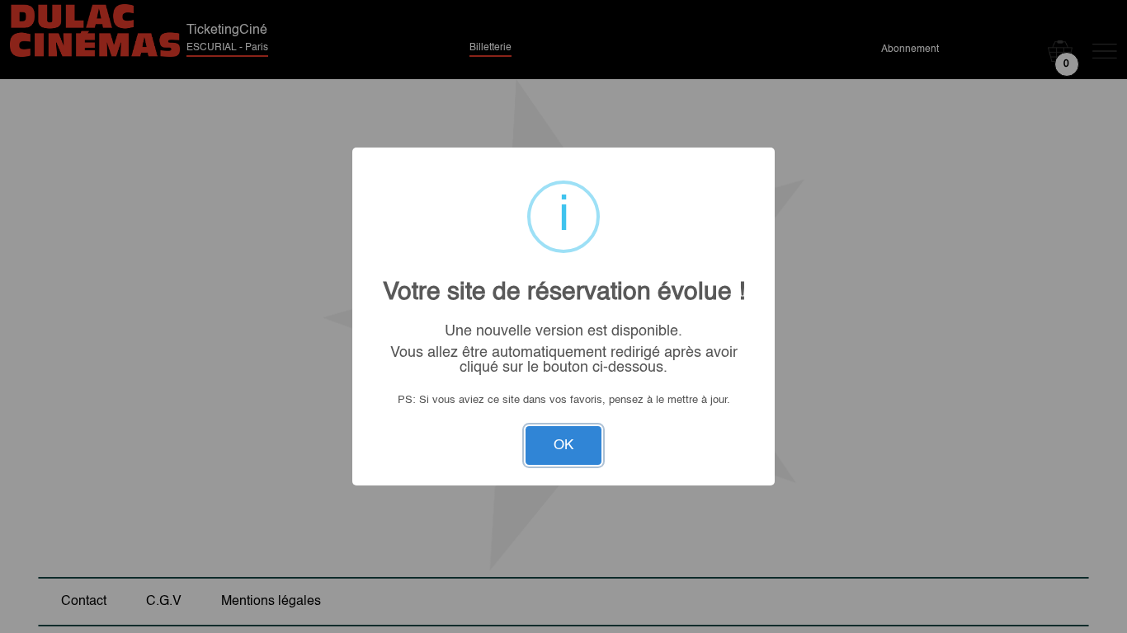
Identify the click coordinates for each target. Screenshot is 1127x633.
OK (563, 445)
